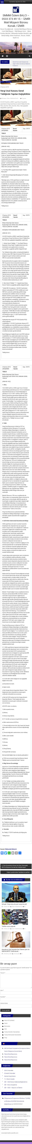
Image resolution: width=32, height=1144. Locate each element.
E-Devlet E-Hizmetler (9, 1071)
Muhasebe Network (11, 847)
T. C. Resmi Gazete (9, 1077)
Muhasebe (8, 80)
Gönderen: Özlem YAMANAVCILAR (10, 96)
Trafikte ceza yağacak (8, 924)
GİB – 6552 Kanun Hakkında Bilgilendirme (15, 1080)
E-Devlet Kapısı (10, 1042)
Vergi (5, 1036)
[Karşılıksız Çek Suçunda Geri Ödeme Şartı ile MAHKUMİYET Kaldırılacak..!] (16, 937)
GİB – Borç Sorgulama (10, 1083)
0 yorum (24, 96)
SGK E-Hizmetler (8, 1068)
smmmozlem (16, 951)
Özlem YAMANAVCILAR (17, 904)
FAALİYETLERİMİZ (9, 1018)
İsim (2, 988)
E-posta (3, 995)
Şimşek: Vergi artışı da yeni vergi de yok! (14, 902)
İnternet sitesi (4, 1001)
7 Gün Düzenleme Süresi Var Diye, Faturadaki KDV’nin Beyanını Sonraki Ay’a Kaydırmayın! (15, 864)
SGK (5, 1027)
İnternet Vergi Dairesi (10, 1074)
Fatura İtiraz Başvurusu (10, 1052)
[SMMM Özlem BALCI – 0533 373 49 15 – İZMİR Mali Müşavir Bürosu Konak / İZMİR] (2, 56)
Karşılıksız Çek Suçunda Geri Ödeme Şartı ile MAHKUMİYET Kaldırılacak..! (15, 948)
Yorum (2, 971)
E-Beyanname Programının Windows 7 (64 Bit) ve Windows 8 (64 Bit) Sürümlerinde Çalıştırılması (17, 1099)
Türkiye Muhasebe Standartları (12, 1033)
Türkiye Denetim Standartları (12, 1030)
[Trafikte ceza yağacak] (15, 915)
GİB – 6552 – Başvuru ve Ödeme (13, 1085)
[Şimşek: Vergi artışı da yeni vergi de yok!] (16, 890)
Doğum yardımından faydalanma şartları (18, 870)
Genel (2, 80)
